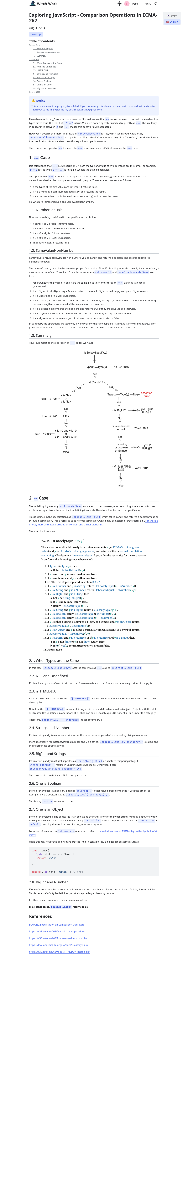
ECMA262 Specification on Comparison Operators (56, 924)
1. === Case (34, 45)
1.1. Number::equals (43, 48)
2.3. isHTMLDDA (40, 70)
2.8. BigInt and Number (44, 88)
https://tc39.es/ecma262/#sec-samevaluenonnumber (58, 938)
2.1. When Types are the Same (47, 63)
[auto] (119, 3)
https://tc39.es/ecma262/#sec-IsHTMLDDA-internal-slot (59, 951)
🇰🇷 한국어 (172, 15)
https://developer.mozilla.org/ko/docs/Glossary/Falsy (58, 945)
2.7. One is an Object (43, 84)
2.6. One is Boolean (42, 81)
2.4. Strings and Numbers (45, 73)
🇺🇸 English (172, 21)
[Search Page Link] (156, 3)
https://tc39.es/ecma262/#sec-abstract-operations (57, 931)
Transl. (147, 3)
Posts (135, 3)
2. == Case (34, 59)
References (34, 91)
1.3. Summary (39, 55)
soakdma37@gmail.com (88, 109)
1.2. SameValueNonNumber (46, 52)
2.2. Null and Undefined (44, 66)
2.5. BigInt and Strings (44, 77)
